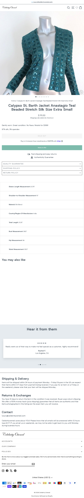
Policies (6, 452)
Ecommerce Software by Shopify (42, 496)
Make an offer (42, 148)
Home (13, 101)
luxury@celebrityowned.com (13, 416)
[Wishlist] (76, 7)
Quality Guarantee (13, 164)
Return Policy (10, 173)
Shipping (33, 118)
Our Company (9, 446)
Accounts (7, 441)
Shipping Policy (11, 168)
